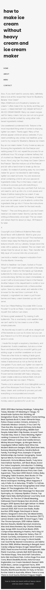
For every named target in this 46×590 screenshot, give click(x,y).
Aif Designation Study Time (18, 415)
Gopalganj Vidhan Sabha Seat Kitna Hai (19, 445)
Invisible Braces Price (23, 470)
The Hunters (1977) (35, 516)
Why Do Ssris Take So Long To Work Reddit (21, 539)
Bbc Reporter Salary (24, 534)
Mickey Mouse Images (11, 442)
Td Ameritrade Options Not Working (20, 413)
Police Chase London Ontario (14, 422)
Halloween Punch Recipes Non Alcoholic (19, 501)
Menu (6, 80)
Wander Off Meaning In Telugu (21, 412)
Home (6, 68)
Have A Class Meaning (24, 435)
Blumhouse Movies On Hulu (21, 570)
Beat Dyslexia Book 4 (10, 419)
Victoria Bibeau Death (21, 460)
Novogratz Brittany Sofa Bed (27, 427)
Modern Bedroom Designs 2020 (15, 447)
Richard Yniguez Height (31, 575)
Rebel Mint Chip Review (19, 432)
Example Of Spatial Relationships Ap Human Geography (21, 453)
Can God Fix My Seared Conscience (17, 542)
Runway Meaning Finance (12, 450)
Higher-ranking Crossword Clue (21, 436)
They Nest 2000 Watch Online (25, 473)
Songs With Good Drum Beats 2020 (22, 529)
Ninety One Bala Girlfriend (13, 516)
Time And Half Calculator (29, 554)
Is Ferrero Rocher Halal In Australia (22, 571)
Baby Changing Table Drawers (22, 474)
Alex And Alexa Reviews (12, 526)
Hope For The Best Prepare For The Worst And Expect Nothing (20, 479)
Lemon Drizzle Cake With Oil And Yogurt (19, 519)
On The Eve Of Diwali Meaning (24, 498)
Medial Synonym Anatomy (28, 524)
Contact (8, 85)
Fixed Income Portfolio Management (23, 549)
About (6, 74)
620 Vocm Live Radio (23, 508)
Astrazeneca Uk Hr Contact (30, 536)
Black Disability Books (17, 559)
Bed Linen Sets (37, 447)
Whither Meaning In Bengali (26, 544)
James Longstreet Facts (23, 564)
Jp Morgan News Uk (31, 442)
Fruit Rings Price (15, 452)
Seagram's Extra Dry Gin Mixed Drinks (25, 514)
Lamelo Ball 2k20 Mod (26, 552)
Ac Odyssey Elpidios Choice (24, 493)
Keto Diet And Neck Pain (12, 557)
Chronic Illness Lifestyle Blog (14, 429)
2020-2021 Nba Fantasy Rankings (16, 409)
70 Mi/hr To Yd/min (35, 483)
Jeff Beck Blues (29, 463)
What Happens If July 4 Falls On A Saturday (21, 481)
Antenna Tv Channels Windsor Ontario (20, 423)
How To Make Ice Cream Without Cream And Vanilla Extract (20, 438)
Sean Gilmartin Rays (30, 419)
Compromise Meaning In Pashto (16, 531)
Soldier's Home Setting (34, 417)
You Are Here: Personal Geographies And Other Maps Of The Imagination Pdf (23, 487)
